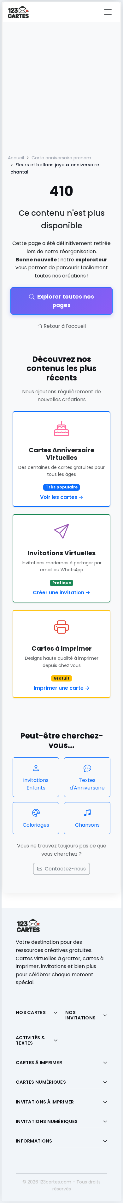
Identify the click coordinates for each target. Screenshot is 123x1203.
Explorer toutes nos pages (65, 301)
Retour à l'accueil (65, 326)
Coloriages (36, 825)
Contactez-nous (65, 868)
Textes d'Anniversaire (87, 784)
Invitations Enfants (36, 784)
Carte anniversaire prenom (61, 158)
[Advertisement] (61, 87)
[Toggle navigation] (108, 12)
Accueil (16, 158)
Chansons (87, 825)
